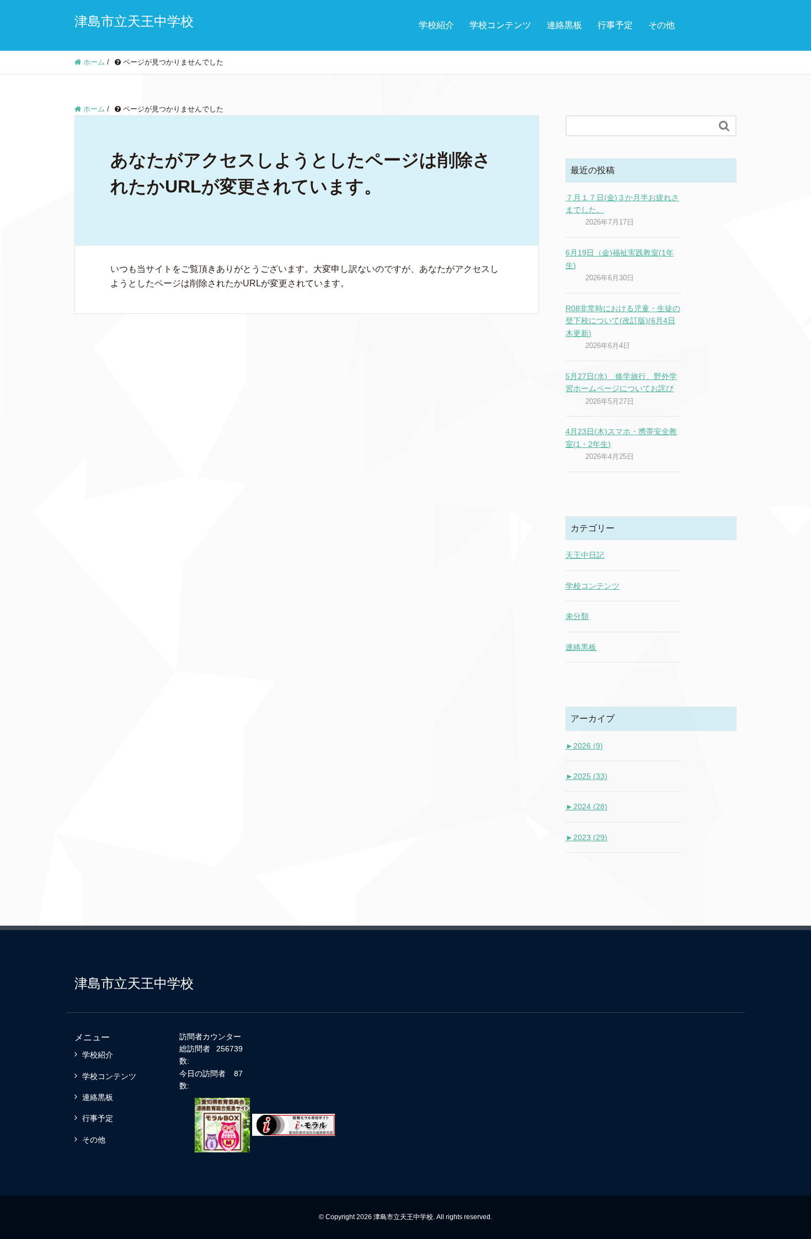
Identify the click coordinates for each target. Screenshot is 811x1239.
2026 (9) (584, 745)
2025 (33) (586, 776)
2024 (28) (586, 806)
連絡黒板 (564, 25)
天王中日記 (584, 555)
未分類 (577, 616)
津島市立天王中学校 (134, 21)
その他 (661, 25)
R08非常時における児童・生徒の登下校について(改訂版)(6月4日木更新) (622, 321)
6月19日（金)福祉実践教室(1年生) (619, 258)
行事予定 (615, 25)
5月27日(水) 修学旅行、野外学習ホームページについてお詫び (621, 382)
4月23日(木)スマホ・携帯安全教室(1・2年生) (621, 437)
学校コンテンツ (500, 25)
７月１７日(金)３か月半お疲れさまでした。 (622, 203)
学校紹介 (436, 25)
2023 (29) (586, 837)
